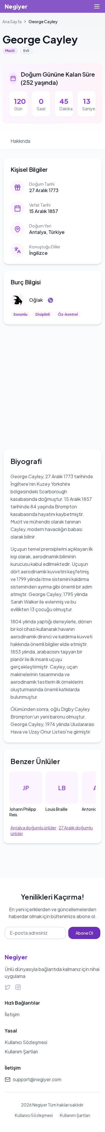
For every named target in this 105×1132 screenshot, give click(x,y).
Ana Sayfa (12, 21)
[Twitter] (7, 987)
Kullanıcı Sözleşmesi (34, 1115)
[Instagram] (18, 987)
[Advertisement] (52, 385)
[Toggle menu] (96, 6)
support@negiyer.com (37, 1079)
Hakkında (20, 141)
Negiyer (16, 6)
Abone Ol (84, 933)
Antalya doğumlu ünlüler (33, 827)
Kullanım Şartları (75, 1115)
